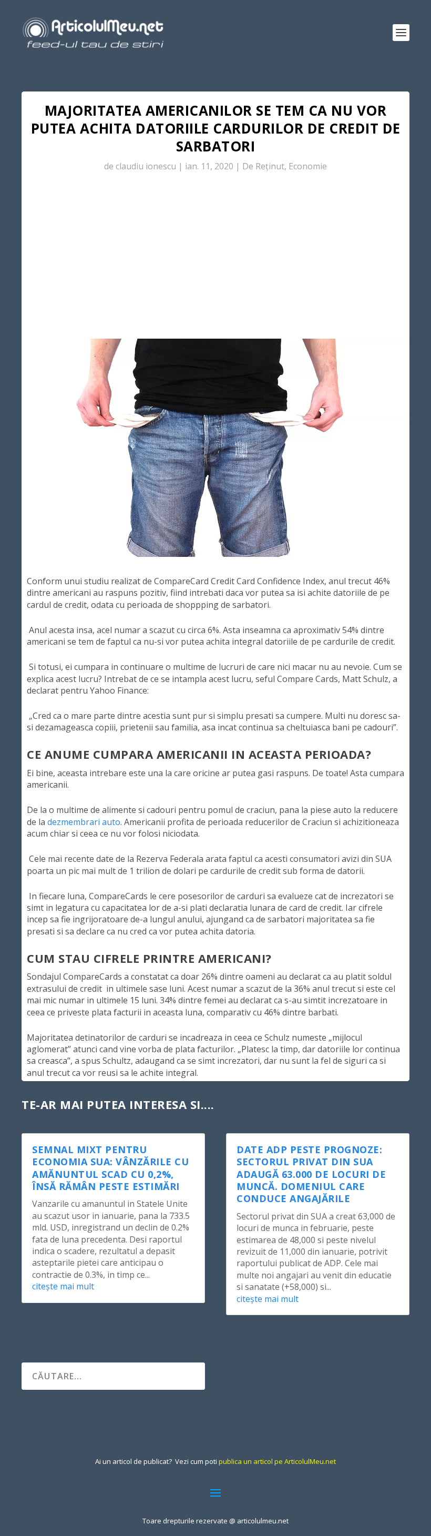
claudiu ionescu (146, 166)
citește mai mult (63, 1286)
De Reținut (263, 166)
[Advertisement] (215, 259)
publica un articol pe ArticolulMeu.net (277, 1461)
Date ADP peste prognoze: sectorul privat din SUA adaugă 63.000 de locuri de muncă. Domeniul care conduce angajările (311, 1174)
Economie (308, 166)
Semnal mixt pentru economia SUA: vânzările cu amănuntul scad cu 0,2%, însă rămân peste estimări (110, 1168)
